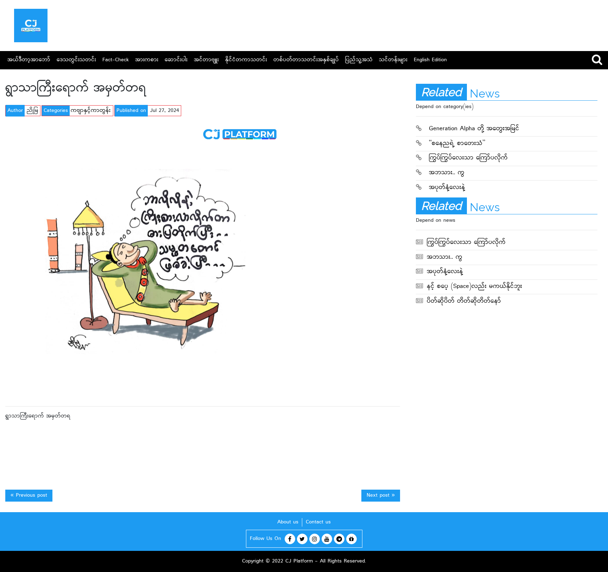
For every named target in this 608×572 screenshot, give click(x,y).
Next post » (381, 495)
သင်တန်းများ (393, 60)
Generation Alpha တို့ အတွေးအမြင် (474, 129)
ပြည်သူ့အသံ (359, 60)
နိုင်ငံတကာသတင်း (246, 60)
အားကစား (146, 60)
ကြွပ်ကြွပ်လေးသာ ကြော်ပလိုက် (468, 158)
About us (287, 522)
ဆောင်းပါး (176, 60)
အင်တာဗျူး (206, 60)
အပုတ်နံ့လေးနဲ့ (447, 187)
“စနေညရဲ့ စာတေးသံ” (457, 143)
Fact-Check (115, 60)
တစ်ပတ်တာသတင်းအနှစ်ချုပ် (306, 60)
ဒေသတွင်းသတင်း (76, 60)
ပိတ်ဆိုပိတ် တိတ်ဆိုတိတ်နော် (464, 301)
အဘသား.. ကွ (446, 173)
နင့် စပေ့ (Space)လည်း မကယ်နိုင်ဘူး (474, 286)
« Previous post (29, 495)
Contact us (318, 522)
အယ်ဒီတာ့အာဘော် (28, 60)
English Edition (430, 60)
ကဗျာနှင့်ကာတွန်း (90, 111)
